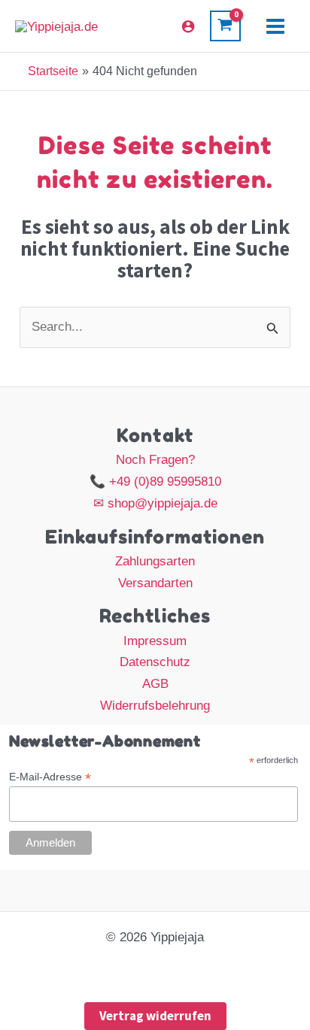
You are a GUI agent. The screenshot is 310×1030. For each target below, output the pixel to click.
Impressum (155, 641)
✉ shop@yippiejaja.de (155, 503)
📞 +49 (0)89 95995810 (155, 481)
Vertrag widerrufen (155, 1015)
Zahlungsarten (155, 561)
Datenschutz (155, 662)
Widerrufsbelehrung (155, 705)
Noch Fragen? (155, 460)
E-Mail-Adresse (50, 777)
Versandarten (155, 583)
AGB (155, 684)
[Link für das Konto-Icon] (188, 26)
